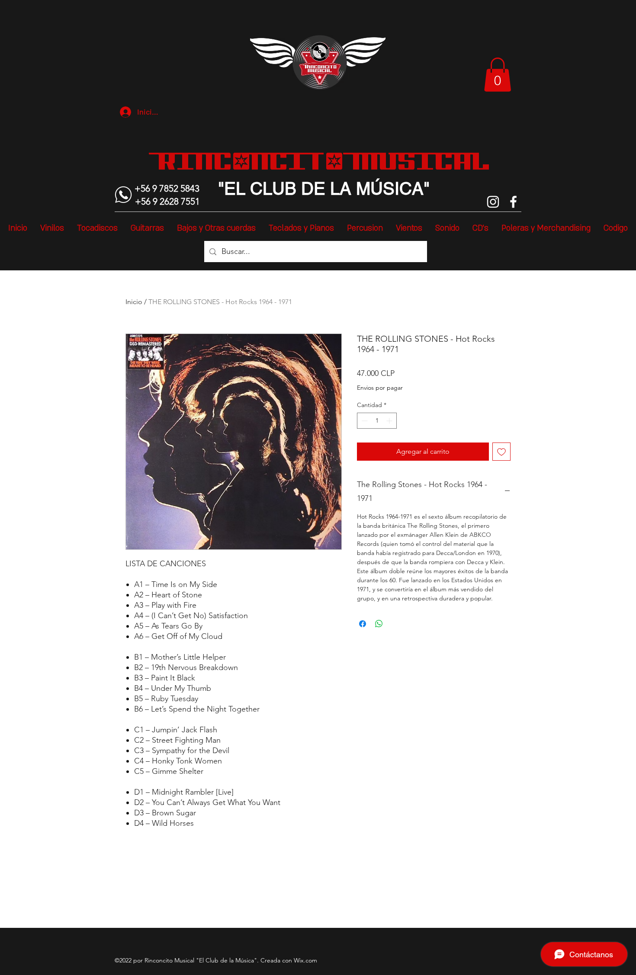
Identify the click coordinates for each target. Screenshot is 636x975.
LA (338, 189)
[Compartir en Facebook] (362, 624)
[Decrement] (363, 420)
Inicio (133, 302)
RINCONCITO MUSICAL (323, 160)
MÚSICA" (390, 189)
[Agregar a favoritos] (501, 452)
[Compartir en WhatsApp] (379, 624)
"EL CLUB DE (271, 189)
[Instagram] (493, 202)
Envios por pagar (380, 387)
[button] (497, 75)
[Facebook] (513, 202)
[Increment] (390, 420)
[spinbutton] (377, 420)
